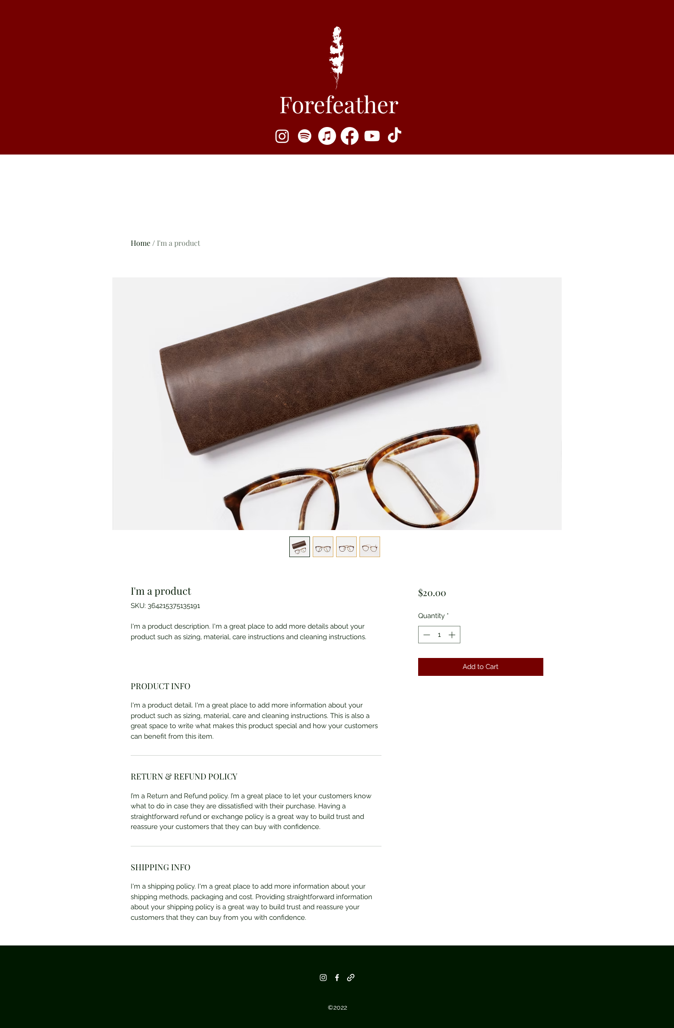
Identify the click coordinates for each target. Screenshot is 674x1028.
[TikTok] (394, 136)
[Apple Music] (327, 136)
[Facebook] (350, 136)
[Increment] (453, 634)
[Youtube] (372, 136)
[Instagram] (282, 136)
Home (140, 243)
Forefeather (338, 103)
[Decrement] (426, 634)
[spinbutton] (439, 634)
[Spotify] (305, 136)
